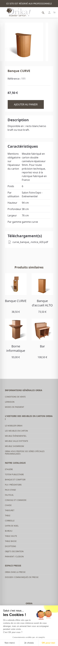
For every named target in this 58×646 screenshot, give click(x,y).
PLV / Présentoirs (13, 484)
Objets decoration (14, 551)
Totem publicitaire (14, 474)
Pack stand (10, 490)
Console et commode (15, 500)
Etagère (9, 469)
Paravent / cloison (14, 556)
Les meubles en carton (16, 430)
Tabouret (9, 510)
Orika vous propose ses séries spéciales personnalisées (25, 452)
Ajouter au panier (26, 104)
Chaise (8, 505)
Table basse (11, 541)
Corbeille (10, 520)
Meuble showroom (14, 446)
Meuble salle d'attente (16, 441)
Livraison (9, 402)
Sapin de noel (12, 525)
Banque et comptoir (15, 479)
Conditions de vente (15, 396)
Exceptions (10, 546)
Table (7, 515)
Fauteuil (9, 495)
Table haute (11, 536)
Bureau (8, 531)
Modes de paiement (14, 407)
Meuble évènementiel (15, 436)
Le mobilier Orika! (13, 425)
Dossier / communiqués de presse (22, 577)
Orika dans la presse (15, 572)
